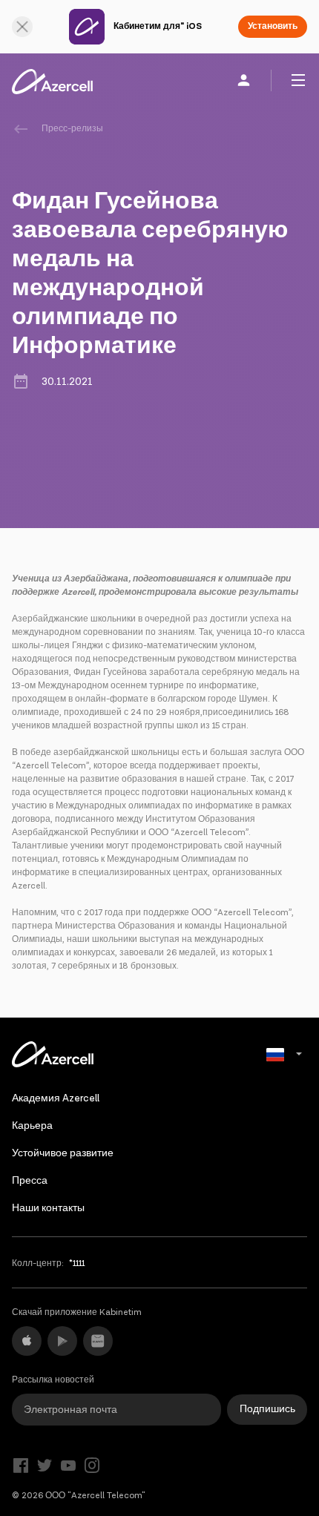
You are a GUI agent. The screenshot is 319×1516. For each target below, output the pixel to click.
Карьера (32, 1126)
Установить (272, 26)
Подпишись (267, 1409)
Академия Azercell (55, 1098)
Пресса (29, 1180)
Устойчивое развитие (63, 1153)
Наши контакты (48, 1208)
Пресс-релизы (72, 128)
